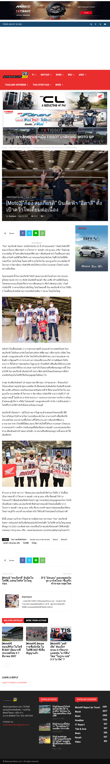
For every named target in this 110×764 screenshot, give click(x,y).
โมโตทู (34, 543)
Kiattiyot (12, 216)
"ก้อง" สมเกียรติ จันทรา (19, 539)
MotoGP (45, 74)
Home (4, 147)
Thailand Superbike (15, 84)
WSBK (58, 74)
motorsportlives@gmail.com (16, 724)
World (34, 197)
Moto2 (55, 539)
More (58, 84)
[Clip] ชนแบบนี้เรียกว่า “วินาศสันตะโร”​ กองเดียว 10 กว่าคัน (61, 726)
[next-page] (8, 665)
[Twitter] (100, 24)
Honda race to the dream (40, 539)
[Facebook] (95, 24)
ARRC (81, 74)
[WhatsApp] (42, 233)
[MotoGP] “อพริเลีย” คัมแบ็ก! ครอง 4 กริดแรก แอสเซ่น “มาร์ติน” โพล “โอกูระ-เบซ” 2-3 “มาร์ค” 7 (60, 651)
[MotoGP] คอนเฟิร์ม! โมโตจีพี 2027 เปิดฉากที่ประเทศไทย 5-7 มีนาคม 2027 (12, 650)
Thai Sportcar (41, 84)
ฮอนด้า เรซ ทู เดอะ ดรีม (11, 543)
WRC (70, 74)
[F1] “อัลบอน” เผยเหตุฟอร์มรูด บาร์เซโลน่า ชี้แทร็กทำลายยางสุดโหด (56, 580)
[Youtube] (105, 24)
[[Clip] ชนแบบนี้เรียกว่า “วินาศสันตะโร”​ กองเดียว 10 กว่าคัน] (44, 727)
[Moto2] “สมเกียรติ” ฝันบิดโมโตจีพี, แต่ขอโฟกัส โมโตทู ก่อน (18, 580)
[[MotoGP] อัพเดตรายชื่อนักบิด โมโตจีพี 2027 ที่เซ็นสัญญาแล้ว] (36, 634)
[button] (91, 24)
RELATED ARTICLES (13, 620)
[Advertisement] (55, 48)
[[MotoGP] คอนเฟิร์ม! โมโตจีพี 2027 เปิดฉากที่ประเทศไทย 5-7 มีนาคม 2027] (12, 634)
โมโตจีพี (26, 543)
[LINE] (36, 233)
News (27, 197)
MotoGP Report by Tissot (20, 147)
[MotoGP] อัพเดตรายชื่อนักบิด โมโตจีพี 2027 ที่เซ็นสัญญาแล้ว (35, 648)
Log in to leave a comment (14, 682)
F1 (33, 74)
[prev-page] (4, 665)
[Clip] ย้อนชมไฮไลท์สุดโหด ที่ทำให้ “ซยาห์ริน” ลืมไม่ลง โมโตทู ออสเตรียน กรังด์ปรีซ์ (62, 711)
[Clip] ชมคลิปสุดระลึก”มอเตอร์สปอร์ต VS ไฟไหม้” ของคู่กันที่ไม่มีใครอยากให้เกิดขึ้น (62, 741)
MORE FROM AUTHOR (36, 620)
